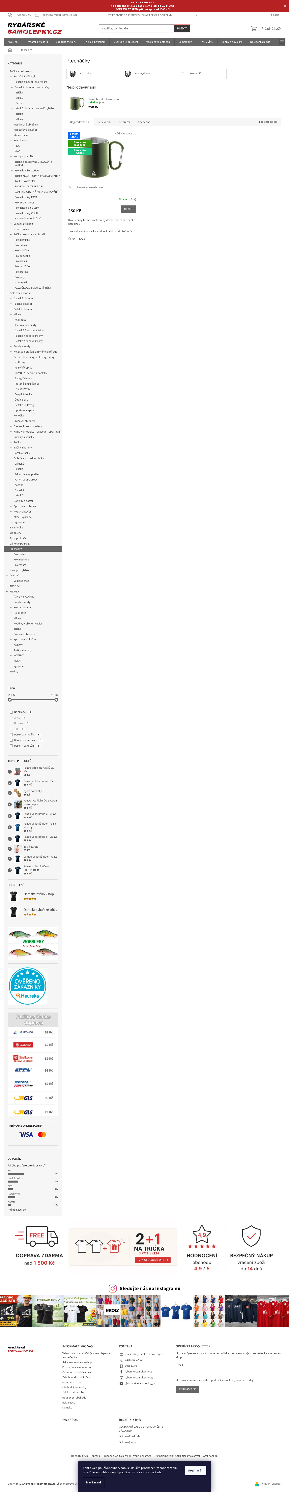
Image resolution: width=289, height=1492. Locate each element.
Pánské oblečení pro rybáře (31, 82)
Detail (128, 209)
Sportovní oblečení (25, 506)
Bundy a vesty (22, 346)
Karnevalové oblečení (28, 219)
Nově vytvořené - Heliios (28, 624)
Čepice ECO (22, 400)
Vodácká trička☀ (24, 224)
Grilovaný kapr (127, 1442)
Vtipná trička (21, 135)
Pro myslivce (21, 560)
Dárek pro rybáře (26, 735)
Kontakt (67, 1408)
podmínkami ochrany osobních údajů (232, 1380)
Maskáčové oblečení (26, 130)
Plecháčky (16, 549)
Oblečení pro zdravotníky (29, 458)
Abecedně (144, 122)
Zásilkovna (14, 1194)
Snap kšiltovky (23, 394)
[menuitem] (13, 42)
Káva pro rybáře (19, 570)
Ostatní (14, 576)
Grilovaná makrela (129, 1437)
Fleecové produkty (25, 325)
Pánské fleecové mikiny (29, 336)
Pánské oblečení (23, 304)
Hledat (182, 28)
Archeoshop (210, 1456)
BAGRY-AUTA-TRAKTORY (29, 187)
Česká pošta (15, 1179)
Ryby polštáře (18, 538)
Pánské (19, 469)
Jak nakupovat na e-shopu (77, 1362)
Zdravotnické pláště (27, 474)
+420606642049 (134, 1360)
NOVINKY (19, 655)
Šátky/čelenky (23, 378)
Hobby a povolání (24, 157)
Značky (14, 672)
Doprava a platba (72, 1383)
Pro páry (20, 277)
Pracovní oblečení (24, 421)
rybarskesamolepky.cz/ (139, 1378)
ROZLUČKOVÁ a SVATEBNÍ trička (32, 288)
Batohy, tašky (22, 453)
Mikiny (19, 98)
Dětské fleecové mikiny (29, 341)
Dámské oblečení (24, 299)
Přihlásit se (187, 1389)
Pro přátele (21, 272)
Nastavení (93, 1482)
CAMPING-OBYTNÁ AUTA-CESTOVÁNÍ (36, 192)
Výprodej (20, 522)
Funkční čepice (23, 368)
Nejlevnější (104, 122)
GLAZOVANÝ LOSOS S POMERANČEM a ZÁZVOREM (141, 1429)
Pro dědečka (22, 256)
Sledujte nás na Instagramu (150, 1288)
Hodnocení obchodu (74, 1398)
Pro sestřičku (23, 266)
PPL (10, 1171)
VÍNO (17, 151)
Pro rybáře (20, 565)
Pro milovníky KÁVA (26, 197)
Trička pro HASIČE (25, 181)
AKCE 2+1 (15, 586)
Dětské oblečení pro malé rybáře (34, 109)
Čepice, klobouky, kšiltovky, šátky (34, 357)
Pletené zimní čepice (27, 384)
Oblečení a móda (20, 293)
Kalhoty (18, 645)
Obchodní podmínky (74, 1388)
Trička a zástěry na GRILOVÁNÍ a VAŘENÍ (33, 163)
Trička (19, 93)
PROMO (14, 592)
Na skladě (22, 712)
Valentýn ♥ (21, 283)
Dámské (19, 464)
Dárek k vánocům (26, 746)
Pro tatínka (21, 245)
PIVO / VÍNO (20, 141)
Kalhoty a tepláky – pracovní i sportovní (37, 432)
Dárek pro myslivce (28, 740)
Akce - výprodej (23, 517)
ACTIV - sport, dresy (26, 480)
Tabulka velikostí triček (76, 1377)
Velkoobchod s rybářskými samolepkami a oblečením (140, 15)
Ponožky (19, 416)
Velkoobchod (21, 581)
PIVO (17, 146)
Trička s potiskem (20, 71)
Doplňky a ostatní (24, 501)
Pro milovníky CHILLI (26, 213)
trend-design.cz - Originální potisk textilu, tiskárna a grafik (167, 1456)
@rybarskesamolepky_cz (140, 1383)
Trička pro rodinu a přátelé (29, 234)
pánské (19, 485)
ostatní (12, 1202)
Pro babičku (22, 251)
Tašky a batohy (23, 448)
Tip (18, 729)
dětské (19, 496)
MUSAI (17, 661)
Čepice (20, 103)
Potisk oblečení (23, 512)
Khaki (82, 239)
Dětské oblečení (23, 309)
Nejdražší (124, 122)
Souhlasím (195, 1470)
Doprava (95, 1456)
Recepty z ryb (79, 1456)
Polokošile (20, 320)
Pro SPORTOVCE (24, 203)
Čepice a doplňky (24, 597)
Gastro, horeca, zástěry (28, 426)
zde (159, 1472)
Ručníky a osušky (24, 437)
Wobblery (15, 533)
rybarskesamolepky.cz (138, 1372)
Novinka (21, 723)
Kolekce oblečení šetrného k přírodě (35, 352)
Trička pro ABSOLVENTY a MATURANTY (37, 176)
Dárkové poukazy (20, 544)
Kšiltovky (20, 362)
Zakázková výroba (73, 1393)
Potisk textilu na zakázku (77, 1367)
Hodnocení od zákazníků (116, 1456)
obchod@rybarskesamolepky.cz (144, 1354)
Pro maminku (22, 240)
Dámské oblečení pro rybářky (32, 87)
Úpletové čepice (24, 410)
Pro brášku (21, 261)
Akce (19, 718)
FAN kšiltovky (22, 389)
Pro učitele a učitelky (27, 208)
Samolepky (16, 528)
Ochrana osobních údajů (76, 1372)
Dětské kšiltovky (25, 405)
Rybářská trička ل (24, 77)
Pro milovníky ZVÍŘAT (27, 171)
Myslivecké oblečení (26, 125)
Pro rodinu (20, 554)
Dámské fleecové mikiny (29, 331)
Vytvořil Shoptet (271, 1484)
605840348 (131, 1366)
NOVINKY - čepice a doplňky (31, 373)
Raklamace (68, 1403)
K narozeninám (22, 229)
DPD (10, 1186)
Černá (71, 239)
